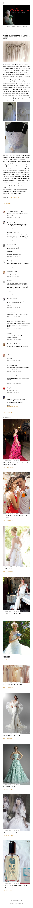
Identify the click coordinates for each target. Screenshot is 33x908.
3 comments (9, 738)
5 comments (9, 789)
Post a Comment (7, 412)
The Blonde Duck (12, 344)
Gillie (8, 280)
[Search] (29, 2)
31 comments (9, 571)
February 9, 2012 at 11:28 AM (13, 276)
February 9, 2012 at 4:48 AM (13, 228)
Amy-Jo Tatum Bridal (13, 197)
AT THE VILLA (8, 569)
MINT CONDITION (10, 787)
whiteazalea (10, 312)
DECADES (6, 657)
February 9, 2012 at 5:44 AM (13, 240)
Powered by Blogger (18, 900)
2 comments (9, 890)
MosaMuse (10, 244)
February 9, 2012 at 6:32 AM (13, 256)
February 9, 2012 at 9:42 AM (13, 267)
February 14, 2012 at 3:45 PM (14, 408)
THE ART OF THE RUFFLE (12, 685)
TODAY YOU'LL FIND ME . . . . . (13, 736)
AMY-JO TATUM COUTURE (14, 26)
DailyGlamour (11, 388)
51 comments (9, 467)
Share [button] (4, 203)
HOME (4, 26)
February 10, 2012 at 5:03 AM (14, 350)
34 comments (9, 687)
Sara (8, 333)
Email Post (8, 203)
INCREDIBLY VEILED (10, 832)
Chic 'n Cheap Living (12, 406)
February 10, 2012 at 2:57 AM (14, 339)
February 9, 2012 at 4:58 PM (13, 307)
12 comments (9, 520)
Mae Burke (20, 903)
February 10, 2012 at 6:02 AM (14, 360)
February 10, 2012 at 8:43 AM (14, 383)
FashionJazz (10, 271)
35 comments (9, 659)
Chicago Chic (11, 298)
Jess (8, 354)
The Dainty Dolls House (14, 211)
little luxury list (11, 397)
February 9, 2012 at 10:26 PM (14, 328)
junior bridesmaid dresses (14, 321)
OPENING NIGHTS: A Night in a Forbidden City (15, 463)
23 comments (9, 835)
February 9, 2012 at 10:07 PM (14, 316)
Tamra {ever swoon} (12, 261)
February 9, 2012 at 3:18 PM (13, 294)
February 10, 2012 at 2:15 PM (13, 392)
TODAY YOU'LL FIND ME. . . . (13, 613)
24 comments (9, 616)
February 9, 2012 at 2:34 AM (13, 217)
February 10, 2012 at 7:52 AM (14, 371)
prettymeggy (11, 222)
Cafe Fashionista (11, 232)
